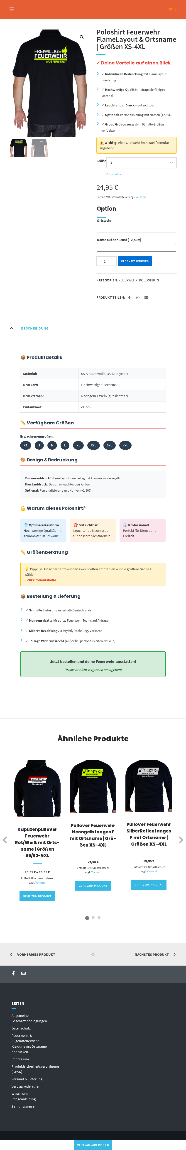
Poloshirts (149, 280)
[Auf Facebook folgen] (13, 973)
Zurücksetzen (114, 174)
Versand (141, 197)
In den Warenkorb (135, 261)
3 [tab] (99, 917)
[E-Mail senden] (23, 973)
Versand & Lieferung (27, 1079)
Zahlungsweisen (24, 1106)
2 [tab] (93, 917)
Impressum (20, 1059)
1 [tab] (87, 917)
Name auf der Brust (119, 239)
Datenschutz (21, 1028)
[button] (82, 37)
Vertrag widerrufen (26, 1086)
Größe (101, 160)
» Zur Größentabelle (40, 580)
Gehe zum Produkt (37, 896)
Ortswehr (104, 220)
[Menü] (19, 9)
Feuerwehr (128, 280)
